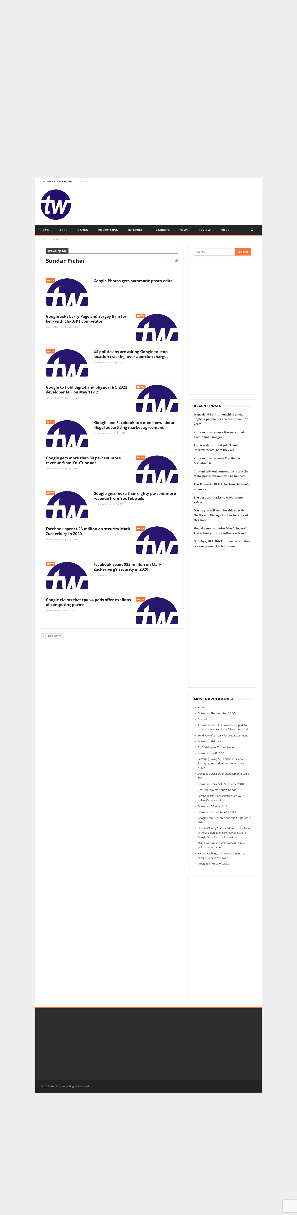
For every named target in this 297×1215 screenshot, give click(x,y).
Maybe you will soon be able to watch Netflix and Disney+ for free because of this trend (221, 515)
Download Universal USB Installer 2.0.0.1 (222, 784)
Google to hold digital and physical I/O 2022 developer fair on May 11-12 (86, 390)
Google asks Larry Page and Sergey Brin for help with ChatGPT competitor (86, 319)
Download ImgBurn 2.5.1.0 (213, 864)
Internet (135, 229)
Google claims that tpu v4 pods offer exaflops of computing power (88, 602)
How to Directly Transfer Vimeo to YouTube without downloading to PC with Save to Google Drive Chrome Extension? (224, 832)
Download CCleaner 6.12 (212, 806)
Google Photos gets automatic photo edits (133, 280)
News (184, 229)
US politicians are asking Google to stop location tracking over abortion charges (131, 354)
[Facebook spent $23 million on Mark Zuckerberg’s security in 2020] (67, 575)
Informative (108, 229)
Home (44, 229)
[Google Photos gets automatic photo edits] (67, 291)
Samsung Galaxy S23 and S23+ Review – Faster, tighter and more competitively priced (221, 763)
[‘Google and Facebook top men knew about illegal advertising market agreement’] (67, 433)
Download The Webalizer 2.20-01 (217, 713)
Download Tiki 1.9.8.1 (210, 741)
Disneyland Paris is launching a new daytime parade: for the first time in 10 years (221, 419)
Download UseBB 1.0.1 (211, 753)
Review (205, 229)
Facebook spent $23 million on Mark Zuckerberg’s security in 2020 (128, 567)
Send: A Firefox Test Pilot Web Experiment (223, 735)
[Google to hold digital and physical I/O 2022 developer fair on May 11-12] (157, 398)
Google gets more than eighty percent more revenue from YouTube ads (135, 496)
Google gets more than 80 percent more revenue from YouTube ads (83, 460)
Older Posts (52, 636)
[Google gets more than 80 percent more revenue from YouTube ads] (157, 469)
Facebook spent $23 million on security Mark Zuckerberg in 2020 (88, 531)
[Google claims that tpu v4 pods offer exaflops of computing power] (157, 610)
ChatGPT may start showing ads (217, 790)
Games (82, 229)
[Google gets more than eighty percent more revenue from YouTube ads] (67, 504)
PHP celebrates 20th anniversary (217, 747)
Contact (85, 181)
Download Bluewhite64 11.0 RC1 (217, 812)
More (225, 229)
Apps (63, 229)
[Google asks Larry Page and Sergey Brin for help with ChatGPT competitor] (157, 327)
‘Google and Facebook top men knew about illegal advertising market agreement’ (134, 425)
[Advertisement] (121, 28)
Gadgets (163, 229)
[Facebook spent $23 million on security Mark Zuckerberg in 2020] (157, 539)
